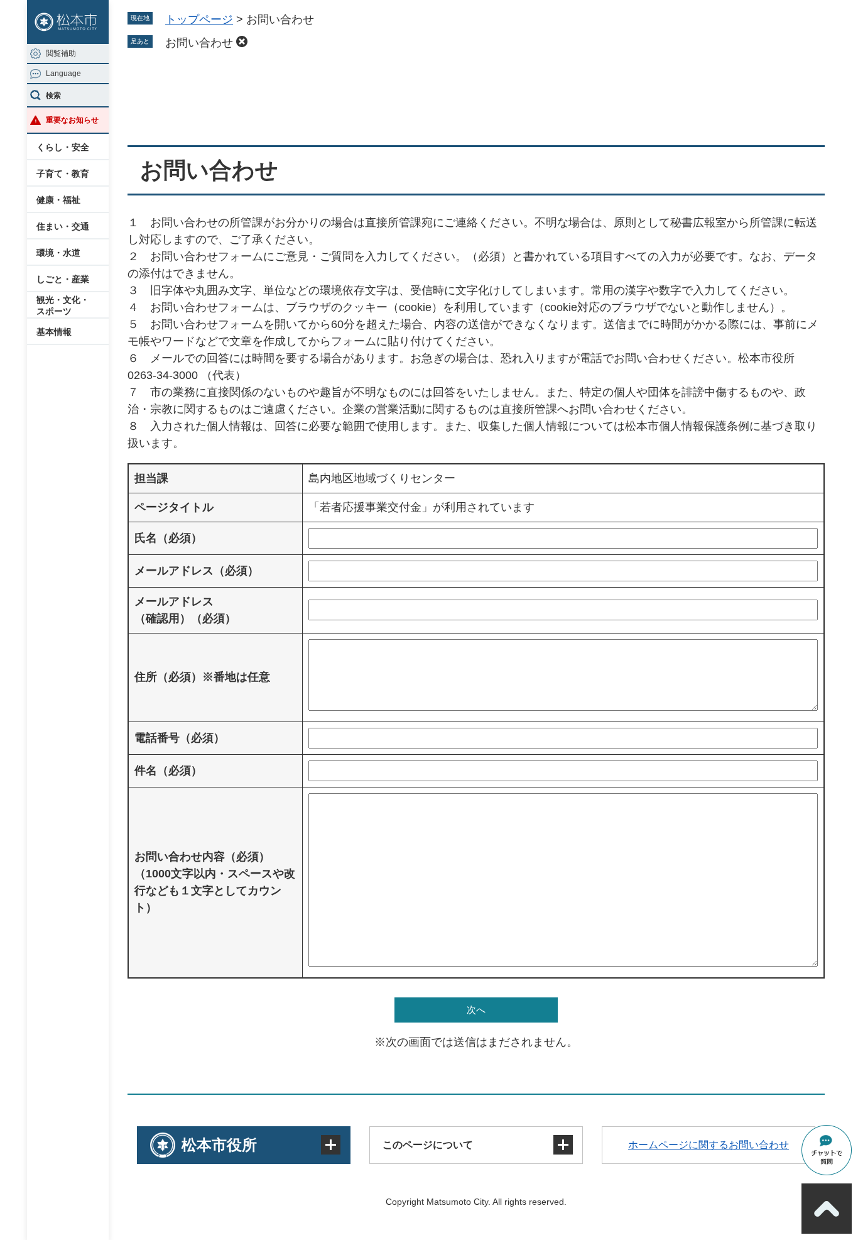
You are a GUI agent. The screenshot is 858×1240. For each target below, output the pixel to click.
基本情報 (54, 332)
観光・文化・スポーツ (62, 305)
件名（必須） (168, 770)
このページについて (428, 1144)
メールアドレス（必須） (196, 570)
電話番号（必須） (179, 738)
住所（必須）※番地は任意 (202, 677)
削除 (241, 41)
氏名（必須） (168, 538)
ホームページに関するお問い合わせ (708, 1144)
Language (63, 73)
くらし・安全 (62, 147)
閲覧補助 (61, 53)
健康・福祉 (58, 200)
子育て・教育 (62, 173)
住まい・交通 (62, 226)
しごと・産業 (62, 279)
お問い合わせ (199, 42)
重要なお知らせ (72, 120)
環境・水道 (58, 253)
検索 (53, 95)
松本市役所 (219, 1144)
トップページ (199, 19)
